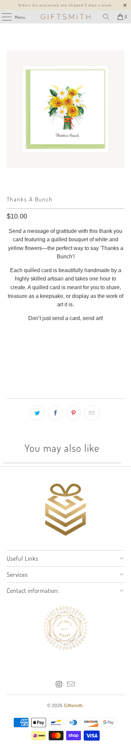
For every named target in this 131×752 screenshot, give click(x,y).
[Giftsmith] (65, 16)
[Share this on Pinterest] (73, 412)
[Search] (106, 16)
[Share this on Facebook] (55, 412)
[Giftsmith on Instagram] (59, 685)
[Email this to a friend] (91, 412)
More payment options (65, 374)
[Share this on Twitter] (37, 412)
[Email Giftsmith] (71, 685)
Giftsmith (73, 705)
